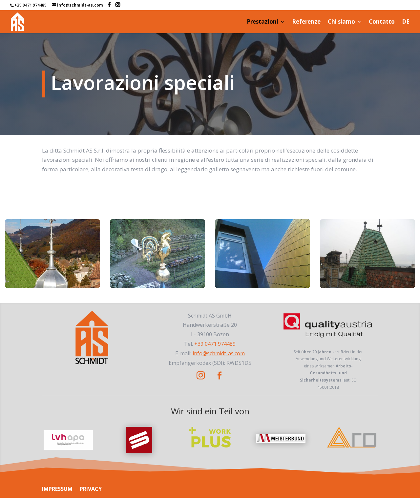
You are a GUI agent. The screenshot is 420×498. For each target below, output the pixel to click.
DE (406, 22)
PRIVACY (91, 488)
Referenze (306, 22)
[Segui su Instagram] (201, 375)
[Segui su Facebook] (219, 376)
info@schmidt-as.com (219, 353)
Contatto (382, 22)
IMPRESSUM (57, 488)
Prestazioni (262, 22)
